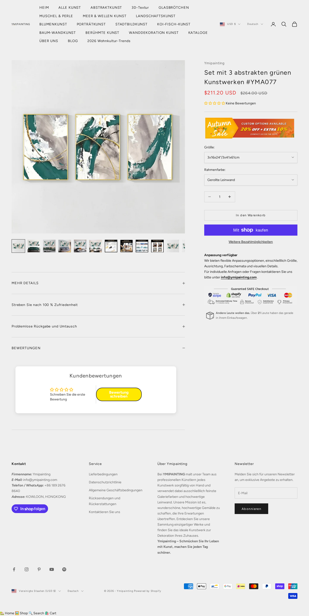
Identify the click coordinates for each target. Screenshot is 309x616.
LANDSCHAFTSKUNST (156, 16)
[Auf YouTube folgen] (51, 569)
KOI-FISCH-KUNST (173, 24)
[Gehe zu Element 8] (126, 246)
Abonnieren (251, 509)
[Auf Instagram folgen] (26, 569)
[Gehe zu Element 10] (157, 246)
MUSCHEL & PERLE (56, 16)
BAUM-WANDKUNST (57, 32)
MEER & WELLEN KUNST (104, 16)
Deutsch (252, 24)
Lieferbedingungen (103, 474)
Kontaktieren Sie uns (104, 512)
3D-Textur (140, 7)
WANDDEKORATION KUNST (153, 32)
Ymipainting (214, 63)
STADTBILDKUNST (131, 24)
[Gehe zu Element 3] (49, 246)
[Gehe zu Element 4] (64, 246)
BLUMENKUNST (53, 24)
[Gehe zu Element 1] (18, 246)
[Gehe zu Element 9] (142, 246)
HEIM (44, 7)
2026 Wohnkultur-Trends (108, 41)
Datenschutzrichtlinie (105, 482)
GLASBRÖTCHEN (174, 7)
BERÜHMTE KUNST (102, 32)
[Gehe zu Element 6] (95, 246)
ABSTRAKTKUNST (106, 7)
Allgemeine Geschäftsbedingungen (115, 490)
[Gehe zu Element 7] (111, 246)
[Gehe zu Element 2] (34, 246)
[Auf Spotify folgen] (64, 569)
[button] (215, 103)
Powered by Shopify (147, 591)
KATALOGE (198, 32)
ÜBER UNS (48, 41)
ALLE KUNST (69, 7)
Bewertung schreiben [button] (119, 394)
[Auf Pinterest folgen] (39, 569)
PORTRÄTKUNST (91, 24)
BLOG (73, 41)
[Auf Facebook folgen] (14, 569)
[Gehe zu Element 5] (80, 246)
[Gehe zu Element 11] (173, 246)
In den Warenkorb (251, 215)
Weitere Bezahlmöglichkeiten (251, 242)
